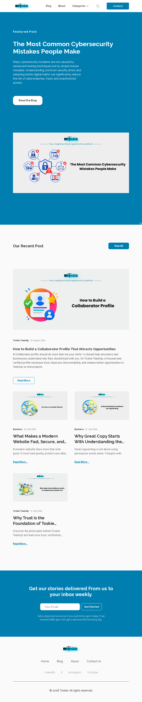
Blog (60, 661)
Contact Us (94, 661)
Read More (23, 380)
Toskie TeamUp (21, 340)
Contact (118, 6)
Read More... (20, 462)
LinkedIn (49, 672)
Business (17, 429)
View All (118, 246)
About (75, 661)
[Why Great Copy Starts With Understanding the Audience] (101, 405)
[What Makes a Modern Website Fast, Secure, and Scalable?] (40, 405)
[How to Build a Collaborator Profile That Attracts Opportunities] (71, 299)
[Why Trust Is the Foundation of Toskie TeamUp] (40, 487)
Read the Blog (28, 100)
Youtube (92, 672)
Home (45, 661)
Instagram (74, 672)
